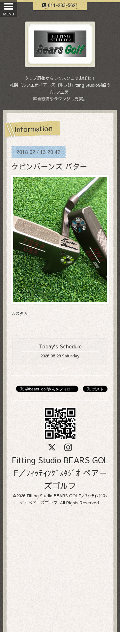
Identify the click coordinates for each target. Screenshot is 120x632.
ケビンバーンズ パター (49, 166)
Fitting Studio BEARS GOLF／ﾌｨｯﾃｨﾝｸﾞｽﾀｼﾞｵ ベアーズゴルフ (60, 472)
